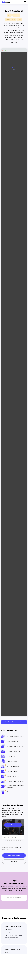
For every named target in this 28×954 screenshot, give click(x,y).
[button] (5, 840)
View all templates (14, 855)
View (13, 829)
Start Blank (14, 861)
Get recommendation (14, 898)
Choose (13, 825)
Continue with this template (14, 722)
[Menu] (25, 2)
